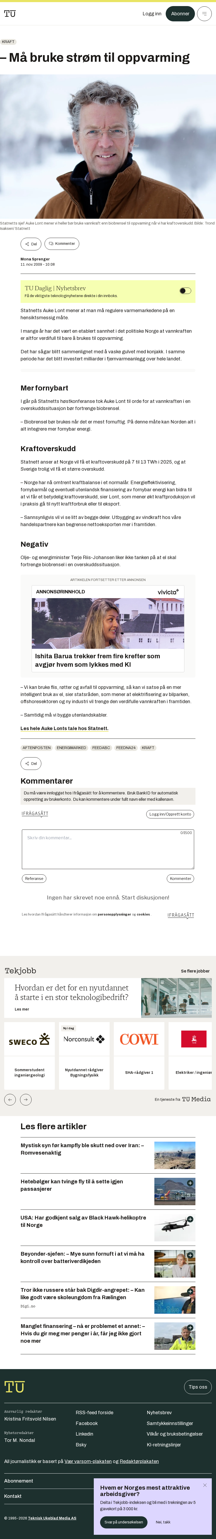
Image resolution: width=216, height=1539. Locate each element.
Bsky (81, 1444)
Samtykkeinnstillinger (170, 1423)
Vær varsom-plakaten (88, 1461)
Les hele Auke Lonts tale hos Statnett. (65, 728)
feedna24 (126, 748)
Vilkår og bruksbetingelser (175, 1434)
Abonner (180, 13)
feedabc (101, 748)
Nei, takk (163, 1522)
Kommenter (65, 244)
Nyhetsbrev (159, 1412)
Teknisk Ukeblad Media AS (52, 1518)
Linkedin (84, 1434)
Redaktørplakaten (139, 1461)
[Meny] (204, 13)
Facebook (87, 1423)
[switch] (185, 291)
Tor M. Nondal (19, 1440)
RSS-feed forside (94, 1412)
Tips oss (198, 1387)
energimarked (71, 748)
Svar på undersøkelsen (124, 1522)
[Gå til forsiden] (10, 13)
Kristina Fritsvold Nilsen (30, 1419)
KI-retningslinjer (164, 1444)
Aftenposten (37, 748)
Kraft (8, 42)
